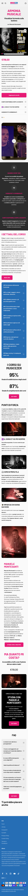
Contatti (4, 832)
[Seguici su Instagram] (10, 874)
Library (3, 827)
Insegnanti (4, 829)
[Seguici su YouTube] (14, 874)
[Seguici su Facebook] (3, 874)
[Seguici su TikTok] (18, 874)
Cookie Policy (5, 838)
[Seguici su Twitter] (7, 874)
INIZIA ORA (7, 277)
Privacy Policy (5, 835)
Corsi (3, 824)
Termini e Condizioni (4, 842)
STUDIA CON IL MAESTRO (14, 644)
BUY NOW (14, 396)
